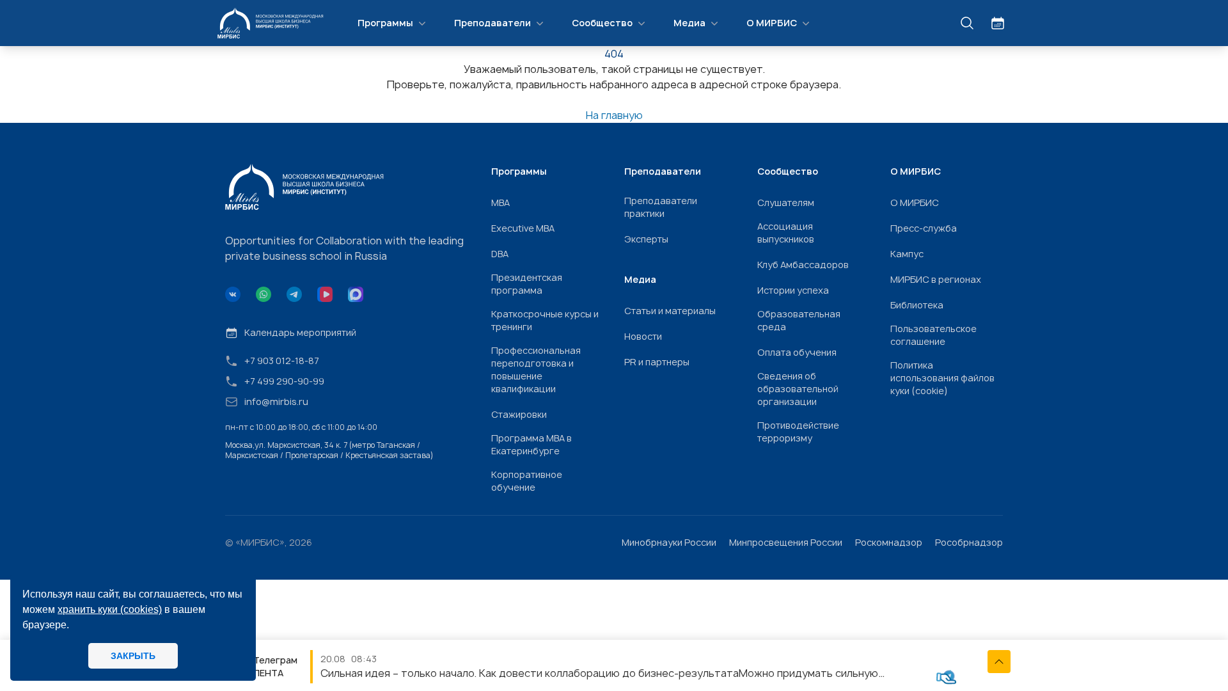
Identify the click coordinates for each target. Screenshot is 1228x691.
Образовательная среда (798, 320)
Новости (643, 336)
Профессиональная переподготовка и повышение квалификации (536, 369)
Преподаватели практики (660, 207)
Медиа (689, 23)
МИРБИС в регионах (935, 279)
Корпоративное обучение (526, 480)
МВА (500, 202)
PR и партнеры (656, 362)
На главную (614, 115)
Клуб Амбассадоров (803, 264)
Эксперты (646, 239)
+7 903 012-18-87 (281, 360)
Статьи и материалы (670, 311)
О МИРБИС (771, 23)
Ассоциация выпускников (785, 232)
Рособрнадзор (969, 542)
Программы (385, 23)
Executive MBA (523, 228)
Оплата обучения (797, 352)
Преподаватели (492, 23)
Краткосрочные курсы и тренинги (545, 320)
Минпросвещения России (785, 542)
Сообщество (602, 23)
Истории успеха (793, 290)
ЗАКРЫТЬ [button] (133, 656)
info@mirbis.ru (276, 401)
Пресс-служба (923, 228)
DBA (499, 254)
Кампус (907, 254)
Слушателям (785, 202)
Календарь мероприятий (300, 332)
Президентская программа (526, 283)
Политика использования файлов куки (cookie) (942, 378)
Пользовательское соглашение (933, 334)
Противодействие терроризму (798, 431)
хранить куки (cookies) (110, 609)
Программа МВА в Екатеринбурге (531, 444)
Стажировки (519, 414)
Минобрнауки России (669, 542)
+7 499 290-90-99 (284, 381)
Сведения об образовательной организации (797, 389)
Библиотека (916, 305)
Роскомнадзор (888, 542)
